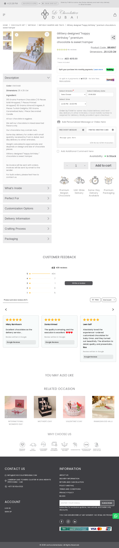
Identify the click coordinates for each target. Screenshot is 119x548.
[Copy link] (113, 37)
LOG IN (7, 508)
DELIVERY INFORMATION (69, 478)
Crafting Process (15, 228)
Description (12, 77)
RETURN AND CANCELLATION (72, 482)
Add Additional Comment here (77, 151)
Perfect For (12, 198)
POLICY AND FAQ (67, 485)
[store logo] (59, 14)
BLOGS (62, 496)
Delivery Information (17, 218)
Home (5, 25)
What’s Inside (13, 188)
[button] (40, 273)
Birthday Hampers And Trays (51, 25)
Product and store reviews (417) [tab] (15, 300)
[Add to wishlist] (47, 34)
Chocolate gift (18, 25)
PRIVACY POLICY (67, 492)
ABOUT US (64, 475)
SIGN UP (8, 511)
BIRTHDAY (32, 25)
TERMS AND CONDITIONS (70, 489)
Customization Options (19, 208)
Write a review (78, 283)
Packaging (11, 238)
